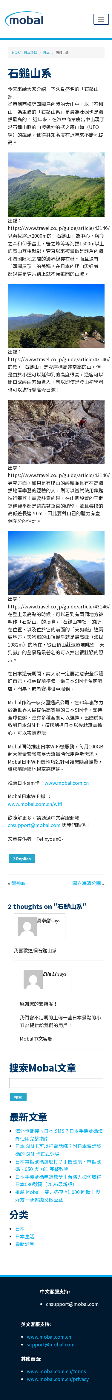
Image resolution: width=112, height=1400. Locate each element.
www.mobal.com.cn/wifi (35, 803)
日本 (46, 52)
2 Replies (22, 859)
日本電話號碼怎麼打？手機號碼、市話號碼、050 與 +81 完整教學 (58, 1165)
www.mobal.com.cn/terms (56, 1371)
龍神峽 (18, 883)
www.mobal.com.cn (67, 782)
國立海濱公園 (86, 883)
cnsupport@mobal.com (34, 825)
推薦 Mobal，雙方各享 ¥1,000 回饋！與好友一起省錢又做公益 (57, 1195)
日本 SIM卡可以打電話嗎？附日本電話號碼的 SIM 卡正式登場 (58, 1149)
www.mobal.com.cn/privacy (58, 1378)
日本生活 (24, 1236)
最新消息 (24, 1243)
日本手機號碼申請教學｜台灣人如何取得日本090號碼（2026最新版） (58, 1180)
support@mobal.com (51, 1344)
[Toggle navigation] (101, 19)
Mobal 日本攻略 (24, 52)
